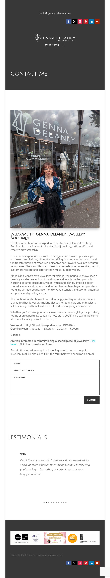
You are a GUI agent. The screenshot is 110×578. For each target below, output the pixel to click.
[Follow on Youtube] (97, 21)
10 (65, 502)
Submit (92, 400)
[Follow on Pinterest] (86, 21)
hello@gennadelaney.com (55, 13)
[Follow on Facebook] (68, 21)
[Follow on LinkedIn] (91, 21)
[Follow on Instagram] (80, 21)
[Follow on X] (74, 21)
